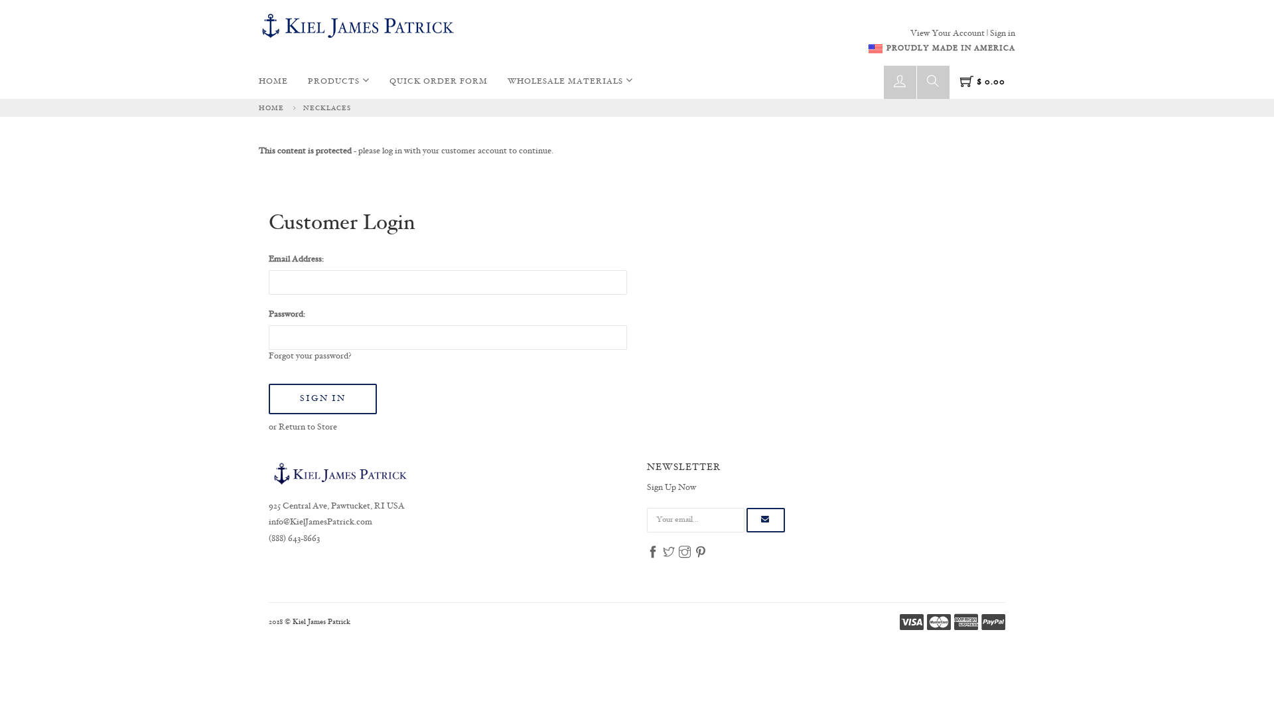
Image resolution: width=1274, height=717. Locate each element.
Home (273, 82)
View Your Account (947, 33)
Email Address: (296, 259)
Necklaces (327, 108)
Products (335, 82)
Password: (287, 314)
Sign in (1002, 33)
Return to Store (308, 427)
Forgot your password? (310, 356)
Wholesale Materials (567, 82)
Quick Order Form (438, 82)
